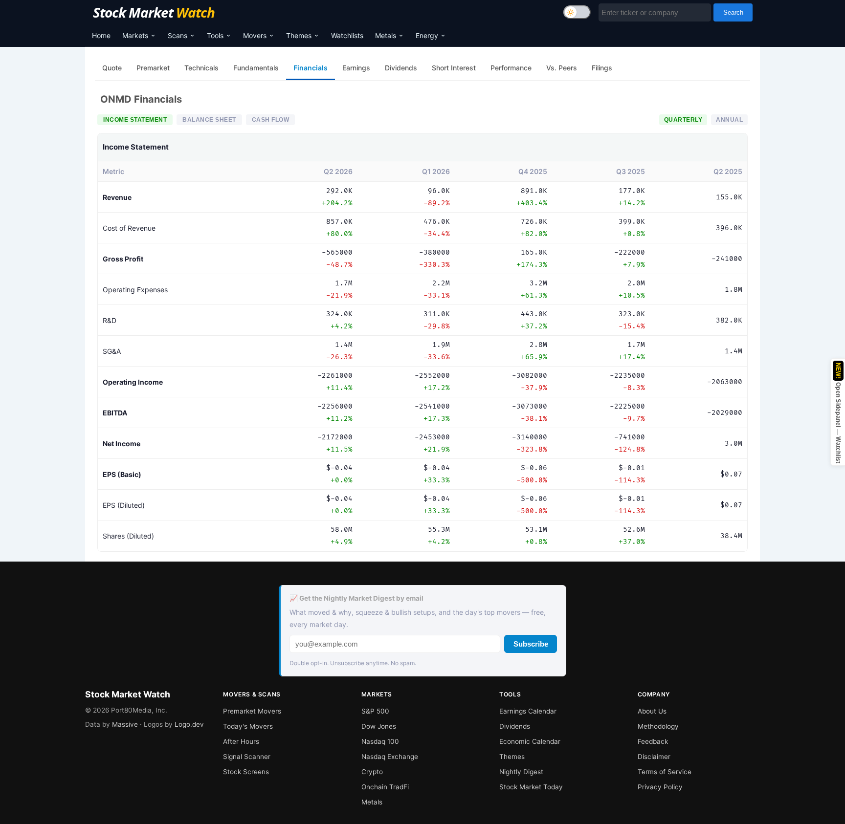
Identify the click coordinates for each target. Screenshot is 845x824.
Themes (298, 35)
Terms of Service (664, 772)
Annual (729, 119)
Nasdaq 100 (380, 741)
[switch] (577, 12)
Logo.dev (189, 724)
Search (733, 12)
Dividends (514, 726)
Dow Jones (378, 726)
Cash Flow (270, 119)
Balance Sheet (209, 119)
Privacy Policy (660, 787)
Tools (215, 35)
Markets (135, 35)
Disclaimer (654, 756)
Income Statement (135, 119)
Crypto (372, 772)
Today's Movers (248, 726)
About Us (652, 711)
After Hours (241, 741)
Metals (385, 35)
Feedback (653, 741)
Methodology (658, 726)
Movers (255, 35)
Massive (125, 724)
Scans (177, 35)
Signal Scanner (246, 756)
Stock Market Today (531, 787)
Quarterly (683, 119)
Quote (112, 68)
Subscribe (530, 644)
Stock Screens (246, 772)
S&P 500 (375, 711)
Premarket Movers (252, 711)
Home (101, 35)
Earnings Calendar (527, 711)
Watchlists (347, 35)
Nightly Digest (521, 772)
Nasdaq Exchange (389, 756)
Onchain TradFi (385, 787)
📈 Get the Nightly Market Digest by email (356, 598)
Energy (427, 35)
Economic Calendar (529, 741)
